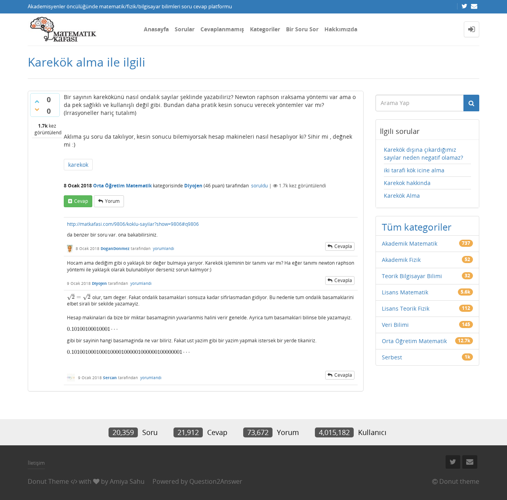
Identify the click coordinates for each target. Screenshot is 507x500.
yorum (112, 201)
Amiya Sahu (127, 481)
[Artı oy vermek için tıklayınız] (36, 101)
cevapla (343, 246)
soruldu (259, 185)
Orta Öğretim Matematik (122, 185)
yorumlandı (163, 248)
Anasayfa (156, 29)
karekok (78, 164)
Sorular (184, 29)
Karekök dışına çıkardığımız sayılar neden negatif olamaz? (423, 153)
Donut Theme (48, 481)
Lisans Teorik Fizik (405, 308)
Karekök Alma (402, 195)
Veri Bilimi (395, 324)
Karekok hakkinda (407, 183)
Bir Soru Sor (302, 29)
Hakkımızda (340, 29)
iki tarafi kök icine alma (414, 170)
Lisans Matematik (405, 292)
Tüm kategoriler (417, 226)
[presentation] (79, 297)
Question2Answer (215, 481)
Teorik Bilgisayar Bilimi (412, 276)
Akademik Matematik (409, 243)
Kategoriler (265, 29)
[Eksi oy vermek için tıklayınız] (36, 109)
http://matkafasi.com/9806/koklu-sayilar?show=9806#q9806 (133, 224)
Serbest (392, 357)
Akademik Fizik (401, 259)
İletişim (36, 462)
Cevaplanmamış (222, 29)
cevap (81, 201)
